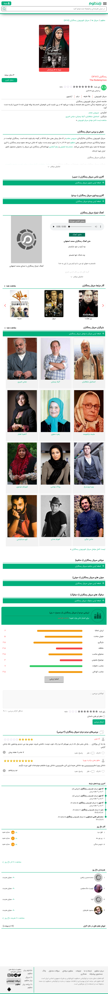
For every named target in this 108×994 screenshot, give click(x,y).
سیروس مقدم (94, 112)
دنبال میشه (9, 75)
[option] (88, 305)
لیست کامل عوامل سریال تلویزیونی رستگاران (88, 549)
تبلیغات (78, 971)
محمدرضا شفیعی (66, 146)
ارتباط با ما (88, 971)
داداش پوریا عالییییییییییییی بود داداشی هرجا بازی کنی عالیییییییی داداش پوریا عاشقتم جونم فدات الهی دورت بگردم (62, 765)
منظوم (72, 142)
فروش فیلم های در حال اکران (94, 926)
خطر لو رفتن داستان (94, 716)
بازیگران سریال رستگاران (93, 327)
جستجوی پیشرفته (96, 974)
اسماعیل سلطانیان (92, 116)
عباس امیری (70, 116)
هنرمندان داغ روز (98, 870)
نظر (89, 753)
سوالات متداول (54, 971)
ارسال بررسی (99, 722)
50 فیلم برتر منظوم (27, 972)
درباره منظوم (99, 971)
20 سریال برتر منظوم (28, 979)
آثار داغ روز (101, 826)
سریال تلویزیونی (100, 96)
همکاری (84, 974)
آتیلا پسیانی (80, 116)
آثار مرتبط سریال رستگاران (93, 285)
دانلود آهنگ (77, 234)
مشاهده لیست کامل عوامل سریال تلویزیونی (92, 120)
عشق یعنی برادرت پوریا (91, 760)
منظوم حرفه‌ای (67, 971)
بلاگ (44, 971)
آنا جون (97, 738)
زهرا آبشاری (53, 146)
